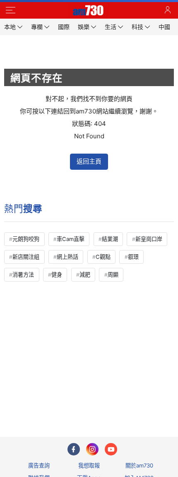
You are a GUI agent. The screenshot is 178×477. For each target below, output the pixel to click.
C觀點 (103, 256)
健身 (56, 274)
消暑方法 (23, 274)
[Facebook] (73, 449)
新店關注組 (25, 256)
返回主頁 (89, 161)
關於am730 (139, 465)
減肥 (84, 274)
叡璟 (133, 256)
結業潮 (110, 239)
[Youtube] (111, 449)
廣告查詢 (39, 465)
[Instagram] (92, 449)
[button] (10, 10)
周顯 (113, 274)
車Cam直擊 (70, 239)
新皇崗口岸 (148, 239)
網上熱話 (67, 256)
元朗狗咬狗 (25, 239)
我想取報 (89, 465)
